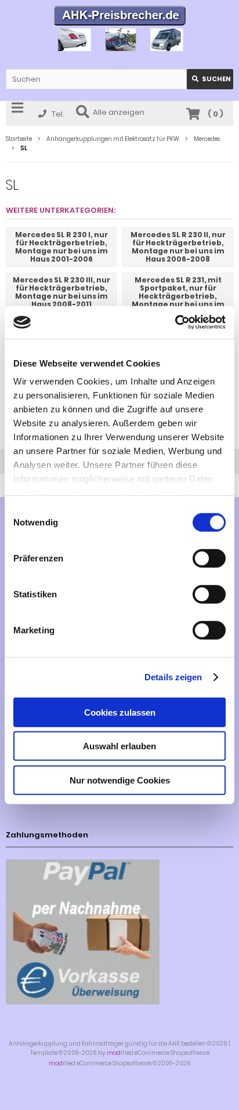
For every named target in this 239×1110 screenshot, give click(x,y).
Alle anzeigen (118, 112)
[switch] (209, 558)
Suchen (210, 79)
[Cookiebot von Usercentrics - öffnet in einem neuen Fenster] (175, 322)
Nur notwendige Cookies (120, 780)
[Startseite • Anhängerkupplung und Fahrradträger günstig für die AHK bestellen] (120, 17)
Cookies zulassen (119, 712)
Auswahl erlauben (119, 746)
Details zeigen (173, 677)
